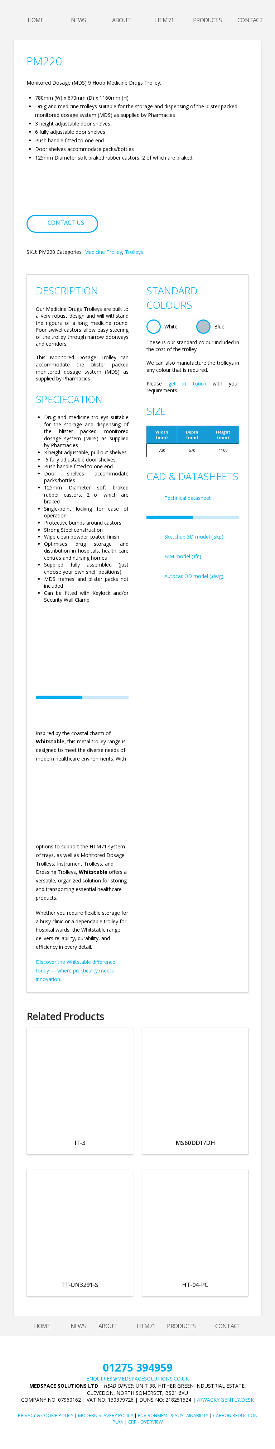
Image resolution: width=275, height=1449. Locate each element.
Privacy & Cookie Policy (45, 1415)
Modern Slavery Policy (105, 1415)
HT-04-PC (195, 1284)
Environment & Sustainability (173, 1415)
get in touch (187, 383)
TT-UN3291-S (79, 1284)
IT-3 (80, 1142)
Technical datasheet (187, 497)
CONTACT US (66, 223)
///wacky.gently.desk (225, 1399)
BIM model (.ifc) (182, 556)
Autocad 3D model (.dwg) (193, 576)
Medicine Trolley (103, 251)
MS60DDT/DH (195, 1142)
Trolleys (134, 251)
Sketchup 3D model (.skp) (193, 536)
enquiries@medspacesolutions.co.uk (137, 1378)
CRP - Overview (145, 1422)
